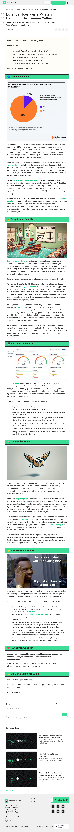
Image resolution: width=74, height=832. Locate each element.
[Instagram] (58, 811)
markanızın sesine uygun (39, 614)
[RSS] (63, 811)
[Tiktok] (53, 811)
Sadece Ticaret (10, 9)
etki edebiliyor (57, 525)
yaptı (40, 147)
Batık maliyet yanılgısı (16, 261)
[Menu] (67, 2)
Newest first (60, 704)
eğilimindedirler (29, 287)
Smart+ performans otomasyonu (26, 180)
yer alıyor (26, 519)
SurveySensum (13, 383)
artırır (19, 307)
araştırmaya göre (22, 499)
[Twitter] (53, 806)
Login (47, 2)
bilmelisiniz (31, 611)
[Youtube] (63, 806)
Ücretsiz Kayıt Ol (58, 2)
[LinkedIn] (58, 806)
